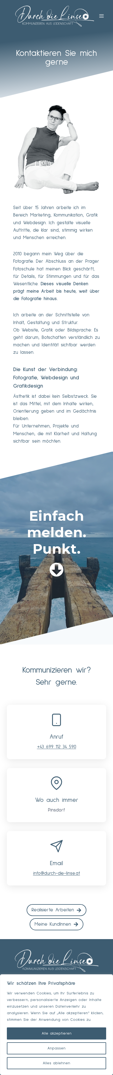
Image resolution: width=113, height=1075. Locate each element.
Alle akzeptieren (57, 1033)
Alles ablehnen (56, 1063)
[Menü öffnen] (101, 16)
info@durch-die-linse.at (56, 873)
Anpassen (56, 1048)
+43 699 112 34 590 (56, 747)
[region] (56, 1024)
